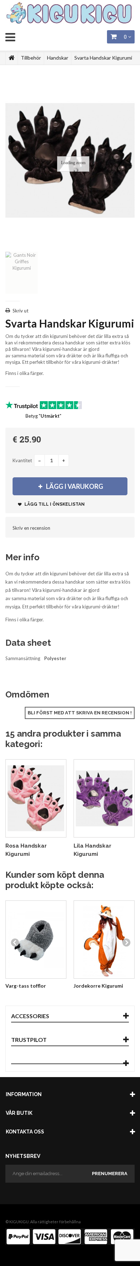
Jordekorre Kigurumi (98, 986)
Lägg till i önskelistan (54, 504)
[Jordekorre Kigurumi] (104, 939)
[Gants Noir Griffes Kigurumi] (21, 273)
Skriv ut (20, 311)
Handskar (57, 58)
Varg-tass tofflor (25, 986)
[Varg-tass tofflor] (35, 939)
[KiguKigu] (70, 13)
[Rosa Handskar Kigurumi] (35, 798)
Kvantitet (22, 460)
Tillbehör (31, 58)
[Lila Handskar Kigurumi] (104, 798)
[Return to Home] (11, 58)
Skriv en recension (31, 528)
